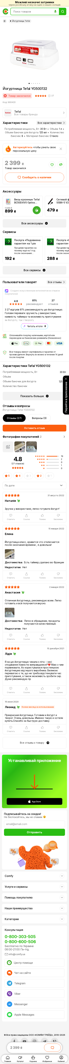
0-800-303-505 (20, 936)
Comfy (9, 876)
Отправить (34, 832)
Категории (12, 919)
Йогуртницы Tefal (21, 21)
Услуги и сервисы (16, 886)
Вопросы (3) (39, 418)
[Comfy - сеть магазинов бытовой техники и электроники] (5, 11)
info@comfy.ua (17, 954)
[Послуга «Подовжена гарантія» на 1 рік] (8, 241)
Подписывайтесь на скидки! (22, 814)
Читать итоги (35, 326)
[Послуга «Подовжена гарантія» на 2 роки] (50, 241)
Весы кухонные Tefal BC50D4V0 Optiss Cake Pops (27, 201)
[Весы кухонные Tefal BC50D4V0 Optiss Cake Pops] (8, 201)
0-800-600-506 (20, 941)
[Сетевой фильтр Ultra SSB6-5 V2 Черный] (50, 201)
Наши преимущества (18, 908)
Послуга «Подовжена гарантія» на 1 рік (27, 242)
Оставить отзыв (34, 428)
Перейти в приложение (66, 397)
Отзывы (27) (14, 418)
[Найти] (62, 11)
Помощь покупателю (18, 897)
